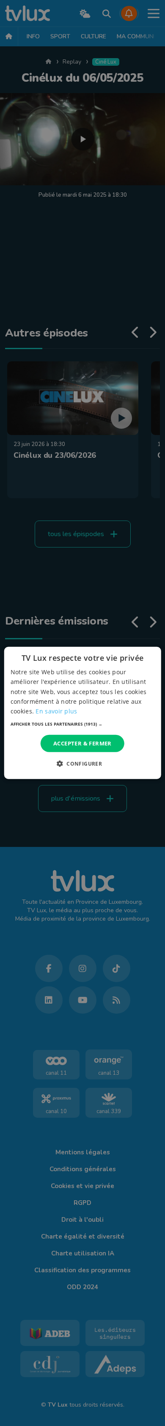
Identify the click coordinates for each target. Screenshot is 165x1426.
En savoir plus (56, 711)
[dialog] (82, 713)
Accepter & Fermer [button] (82, 743)
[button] (83, 724)
